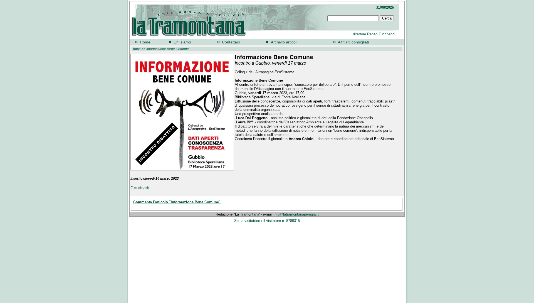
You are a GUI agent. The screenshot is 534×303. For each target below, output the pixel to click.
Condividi (139, 187)
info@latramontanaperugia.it (296, 214)
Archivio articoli (284, 42)
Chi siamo (182, 42)
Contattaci (231, 42)
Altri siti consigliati (353, 42)
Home (145, 42)
